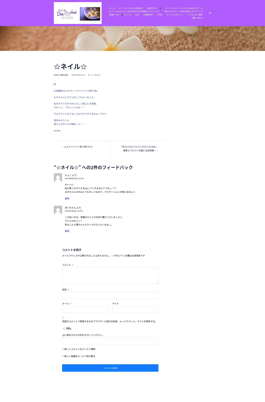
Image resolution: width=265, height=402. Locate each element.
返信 (67, 198)
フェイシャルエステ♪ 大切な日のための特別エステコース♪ (134, 11)
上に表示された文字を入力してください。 (83, 335)
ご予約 (159, 14)
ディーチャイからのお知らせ (131, 8)
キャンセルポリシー (175, 14)
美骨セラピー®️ (154, 8)
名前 (65, 289)
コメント (68, 264)
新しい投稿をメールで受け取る (79, 356)
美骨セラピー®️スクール (120, 14)
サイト (115, 303)
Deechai (64, 75)
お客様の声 (148, 14)
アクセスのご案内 (195, 14)
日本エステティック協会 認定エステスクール (183, 11)
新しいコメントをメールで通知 (79, 349)
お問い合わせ (197, 17)
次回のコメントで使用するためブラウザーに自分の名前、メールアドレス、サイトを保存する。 (109, 321)
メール (66, 303)
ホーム (112, 8)
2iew (137, 14)
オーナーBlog (94, 75)
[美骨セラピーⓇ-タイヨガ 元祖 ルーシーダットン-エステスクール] (78, 12)
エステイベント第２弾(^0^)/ (78, 146)
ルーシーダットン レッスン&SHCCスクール (184, 8)
